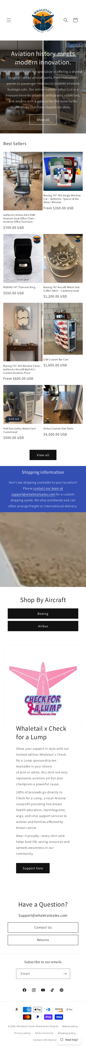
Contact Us (43, 927)
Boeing (43, 613)
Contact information (45, 1039)
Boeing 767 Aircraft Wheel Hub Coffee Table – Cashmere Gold (61, 288)
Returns (43, 940)
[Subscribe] (65, 974)
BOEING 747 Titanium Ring (19, 287)
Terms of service (44, 1033)
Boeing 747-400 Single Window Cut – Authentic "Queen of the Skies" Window (62, 199)
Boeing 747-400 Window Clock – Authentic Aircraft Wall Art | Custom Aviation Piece (22, 369)
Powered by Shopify (47, 1026)
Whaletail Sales (26, 1026)
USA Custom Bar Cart (55, 359)
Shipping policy (67, 1033)
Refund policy (70, 1026)
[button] (9, 20)
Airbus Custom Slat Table (58, 428)
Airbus (43, 626)
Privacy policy (22, 1033)
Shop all (43, 119)
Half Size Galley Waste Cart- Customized (20, 430)
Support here (33, 868)
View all (43, 455)
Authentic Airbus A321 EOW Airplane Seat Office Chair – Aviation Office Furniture (19, 218)
